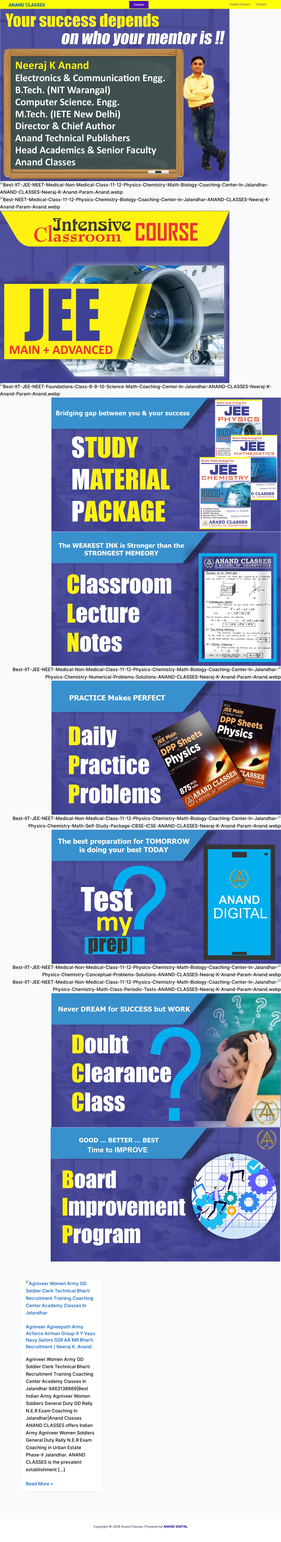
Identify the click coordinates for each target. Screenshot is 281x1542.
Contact (261, 4)
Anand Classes (240, 4)
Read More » (39, 1483)
